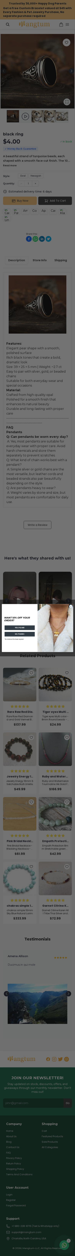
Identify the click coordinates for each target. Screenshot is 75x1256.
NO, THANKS (19, 634)
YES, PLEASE (20, 627)
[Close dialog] (70, 606)
